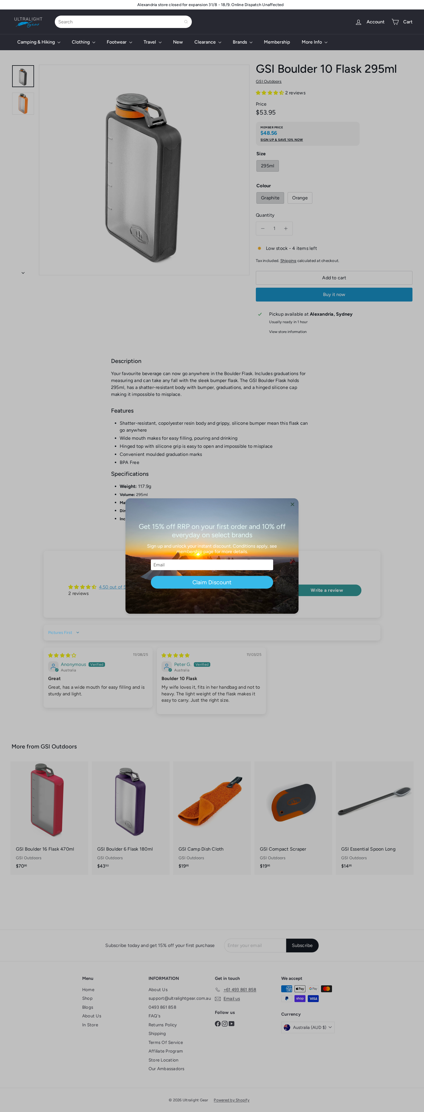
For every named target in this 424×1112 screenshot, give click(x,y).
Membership (277, 42)
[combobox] (123, 22)
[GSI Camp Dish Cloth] (212, 818)
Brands (240, 42)
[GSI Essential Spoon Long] (374, 818)
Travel (150, 42)
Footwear (117, 42)
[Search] (186, 22)
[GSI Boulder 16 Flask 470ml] (49, 818)
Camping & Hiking (36, 42)
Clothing (81, 42)
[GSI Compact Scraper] (293, 818)
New (178, 42)
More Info (312, 42)
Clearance (205, 42)
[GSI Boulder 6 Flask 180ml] (130, 818)
